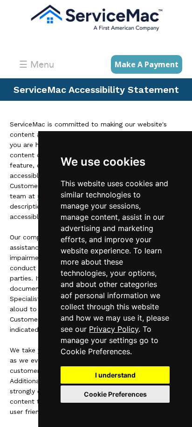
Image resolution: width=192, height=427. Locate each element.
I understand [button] (115, 375)
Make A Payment (146, 64)
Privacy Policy (113, 329)
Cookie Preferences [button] (115, 394)
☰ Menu (36, 64)
